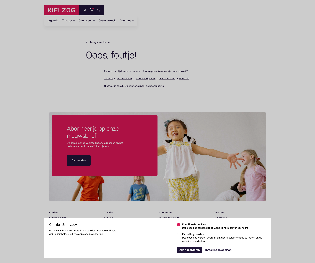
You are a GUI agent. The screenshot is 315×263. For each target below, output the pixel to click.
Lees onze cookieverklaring (87, 233)
